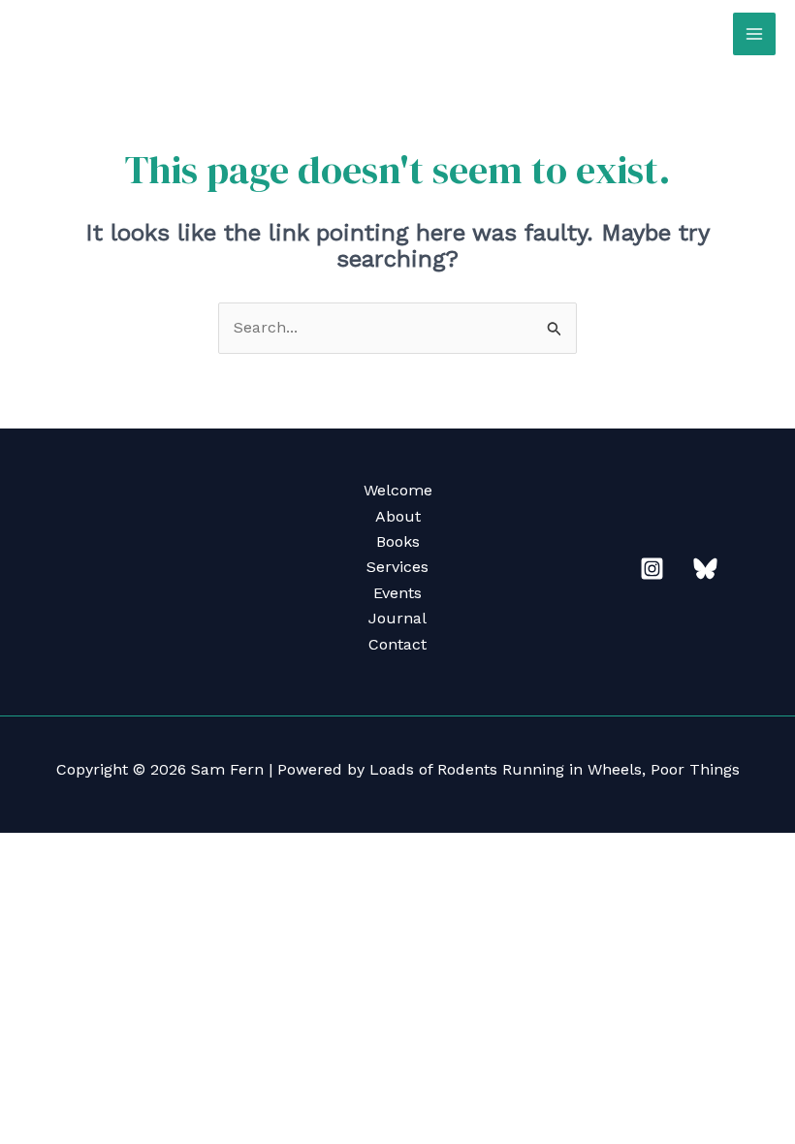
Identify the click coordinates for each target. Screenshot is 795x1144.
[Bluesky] (705, 568)
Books (398, 541)
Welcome (398, 490)
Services (397, 566)
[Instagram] (652, 568)
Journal (397, 618)
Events (397, 593)
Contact (397, 644)
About (398, 516)
